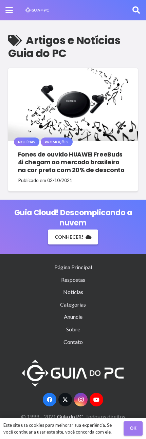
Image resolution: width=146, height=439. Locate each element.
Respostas (73, 279)
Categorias (73, 304)
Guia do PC (70, 416)
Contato (73, 342)
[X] (65, 399)
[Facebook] (49, 399)
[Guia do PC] (37, 10)
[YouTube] (96, 399)
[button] (9, 10)
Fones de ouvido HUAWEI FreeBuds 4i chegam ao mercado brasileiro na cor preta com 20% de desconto (71, 162)
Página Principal (73, 267)
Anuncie (73, 316)
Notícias (73, 292)
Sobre (73, 329)
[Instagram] (81, 399)
